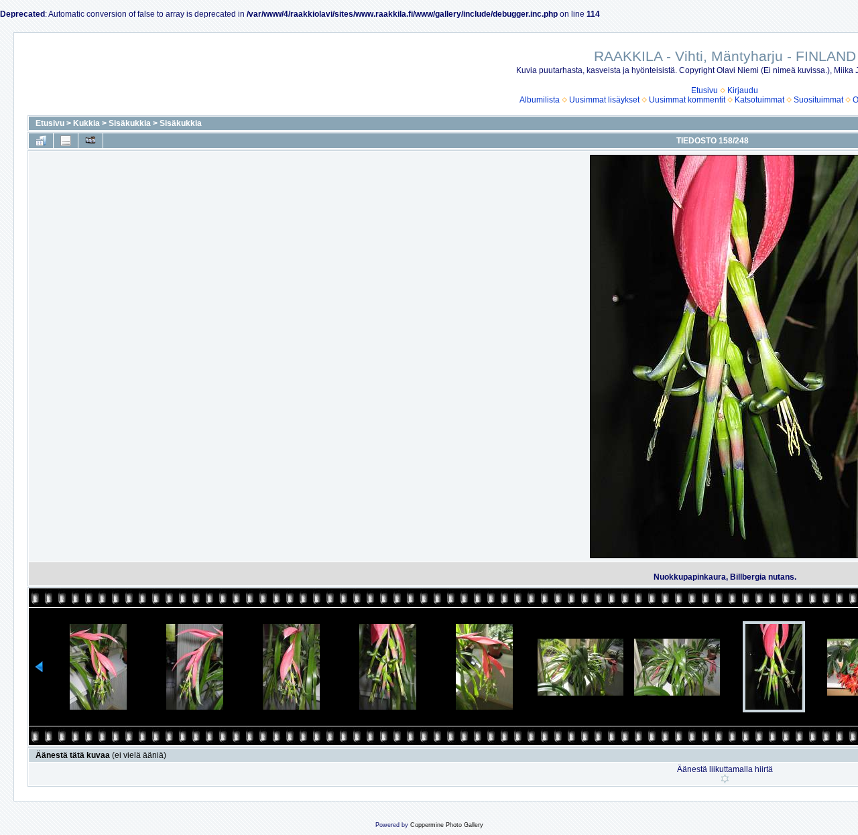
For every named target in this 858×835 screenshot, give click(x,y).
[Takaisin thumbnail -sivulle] (41, 140)
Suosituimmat (818, 100)
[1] (725, 778)
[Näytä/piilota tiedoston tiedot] (66, 140)
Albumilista (539, 100)
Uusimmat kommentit (687, 100)
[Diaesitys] (90, 140)
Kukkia (86, 123)
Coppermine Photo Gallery (446, 825)
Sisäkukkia (130, 123)
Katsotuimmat (759, 100)
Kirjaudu (742, 90)
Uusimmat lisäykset (604, 100)
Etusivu (704, 90)
